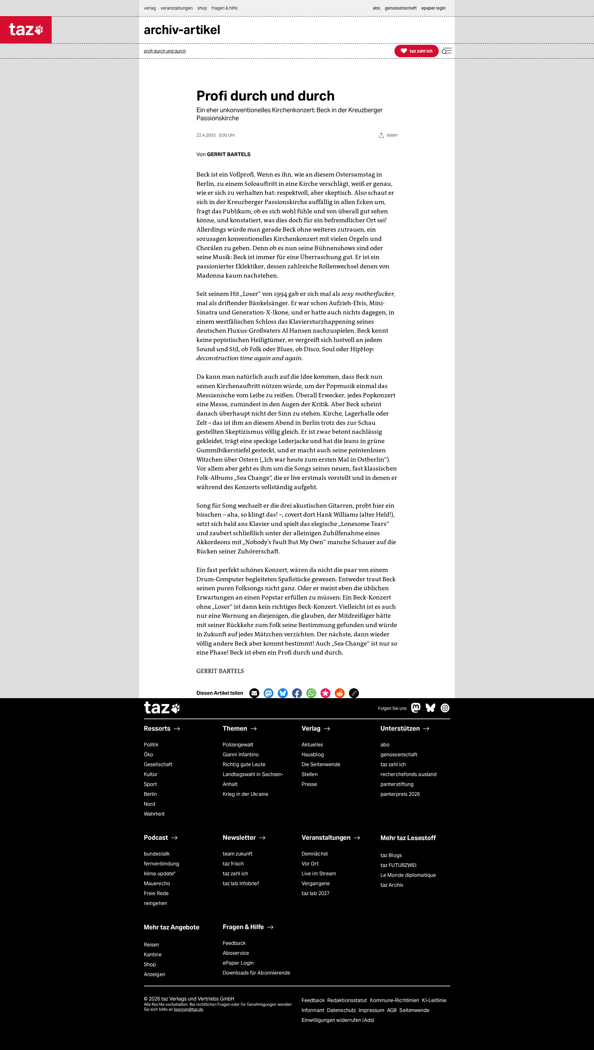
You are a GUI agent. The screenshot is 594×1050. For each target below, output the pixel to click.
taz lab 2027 (315, 893)
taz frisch (233, 863)
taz (162, 708)
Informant (313, 1010)
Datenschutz (342, 1010)
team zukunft (237, 854)
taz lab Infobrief (241, 883)
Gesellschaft (158, 764)
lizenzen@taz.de (188, 1009)
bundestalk (157, 854)
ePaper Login (238, 963)
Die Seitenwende (321, 764)
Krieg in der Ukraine (245, 794)
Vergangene (316, 883)
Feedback (234, 943)
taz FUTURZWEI (398, 865)
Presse (309, 784)
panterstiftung (397, 784)
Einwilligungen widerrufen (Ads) (338, 1020)
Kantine (152, 954)
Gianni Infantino (241, 754)
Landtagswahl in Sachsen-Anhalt (253, 779)
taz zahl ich (393, 764)
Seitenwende (414, 1010)
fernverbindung (161, 863)
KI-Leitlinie (434, 1000)
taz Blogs (391, 855)
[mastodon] (416, 711)
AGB (392, 1010)
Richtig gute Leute (244, 764)
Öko (148, 754)
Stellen (310, 774)
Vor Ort (310, 863)
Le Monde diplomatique (408, 875)
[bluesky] (431, 711)
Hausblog (313, 754)
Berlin (150, 794)
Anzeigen (154, 974)
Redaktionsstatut (347, 1000)
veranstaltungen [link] (177, 8)
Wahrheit (154, 814)
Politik (151, 744)
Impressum (372, 1010)
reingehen (155, 903)
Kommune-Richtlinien (395, 1000)
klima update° (159, 873)
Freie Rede (156, 893)
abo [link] (376, 8)
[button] (447, 51)
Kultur (151, 774)
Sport (150, 784)
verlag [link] (150, 8)
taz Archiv (392, 885)
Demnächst (315, 854)
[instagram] (445, 711)
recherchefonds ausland (409, 774)
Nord (149, 804)
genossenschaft (399, 754)
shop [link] (202, 8)
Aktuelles (312, 744)
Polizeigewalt (238, 744)
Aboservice (236, 953)
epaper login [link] (433, 8)
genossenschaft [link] (401, 8)
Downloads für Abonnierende (257, 973)
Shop (150, 964)
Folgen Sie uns (392, 708)
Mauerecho (157, 883)
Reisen (151, 944)
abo (385, 744)
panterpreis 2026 (400, 794)
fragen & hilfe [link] (225, 8)
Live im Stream (319, 873)
